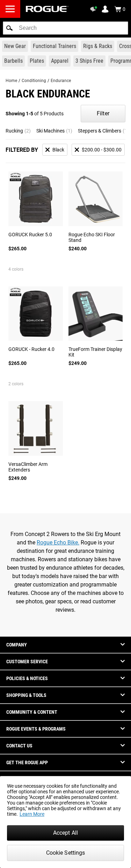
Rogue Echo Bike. (58, 542)
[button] (9, 28)
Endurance (61, 80)
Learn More (32, 814)
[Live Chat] (95, 9)
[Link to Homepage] (47, 9)
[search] (65, 28)
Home (11, 80)
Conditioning (34, 80)
